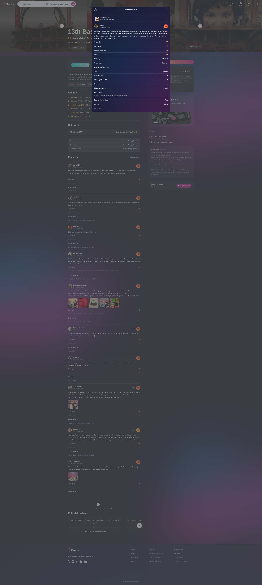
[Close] (95, 10)
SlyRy (101, 25)
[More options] (167, 10)
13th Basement (104, 18)
